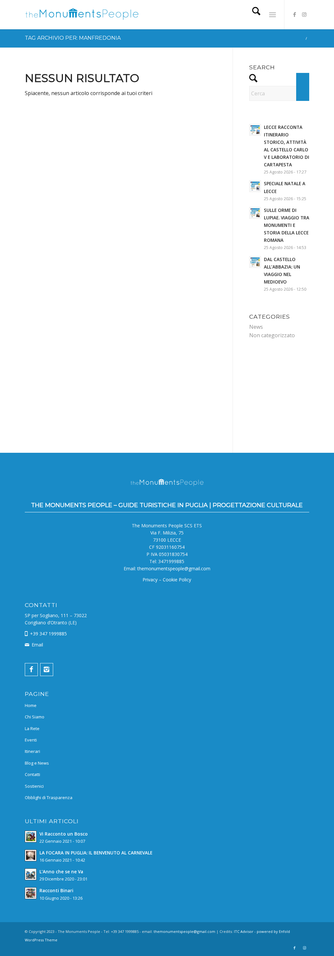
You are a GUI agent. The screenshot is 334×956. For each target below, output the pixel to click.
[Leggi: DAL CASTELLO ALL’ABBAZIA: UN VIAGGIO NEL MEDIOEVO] (255, 262)
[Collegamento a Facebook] (294, 14)
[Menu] (272, 14)
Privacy (150, 579)
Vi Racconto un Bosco (63, 834)
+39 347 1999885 (48, 633)
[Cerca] (256, 14)
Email (37, 645)
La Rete (32, 728)
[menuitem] (256, 14)
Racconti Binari (56, 890)
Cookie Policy (177, 579)
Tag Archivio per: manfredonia (73, 38)
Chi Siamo (34, 717)
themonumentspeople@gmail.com (173, 568)
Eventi (31, 740)
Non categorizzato (272, 335)
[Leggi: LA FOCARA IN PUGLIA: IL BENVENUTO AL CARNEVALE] (31, 855)
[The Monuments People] (82, 17)
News (256, 326)
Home (31, 705)
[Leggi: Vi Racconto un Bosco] (31, 836)
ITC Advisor (243, 931)
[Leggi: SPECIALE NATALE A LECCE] (255, 186)
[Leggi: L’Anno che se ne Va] (31, 874)
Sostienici (34, 786)
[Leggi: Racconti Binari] (31, 893)
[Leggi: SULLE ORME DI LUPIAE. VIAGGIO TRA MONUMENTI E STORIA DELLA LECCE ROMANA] (255, 213)
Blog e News (37, 763)
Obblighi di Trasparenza (48, 797)
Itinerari (32, 751)
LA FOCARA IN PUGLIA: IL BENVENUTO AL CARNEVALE (95, 853)
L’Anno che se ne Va (61, 871)
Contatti (32, 774)
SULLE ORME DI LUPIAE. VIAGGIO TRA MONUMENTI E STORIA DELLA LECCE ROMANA (286, 225)
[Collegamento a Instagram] (304, 14)
